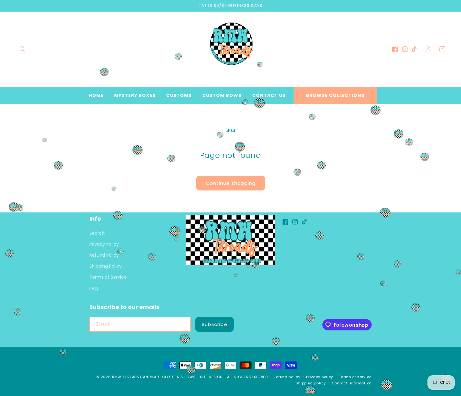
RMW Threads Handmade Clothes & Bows (154, 376)
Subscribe (214, 324)
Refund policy (286, 376)
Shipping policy (311, 383)
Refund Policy (104, 255)
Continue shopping (231, 183)
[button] (22, 49)
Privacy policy (319, 376)
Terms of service (355, 376)
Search (97, 233)
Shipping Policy (105, 266)
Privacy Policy (104, 244)
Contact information (352, 383)
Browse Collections (335, 95)
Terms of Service (108, 277)
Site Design (211, 376)
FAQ (93, 288)
